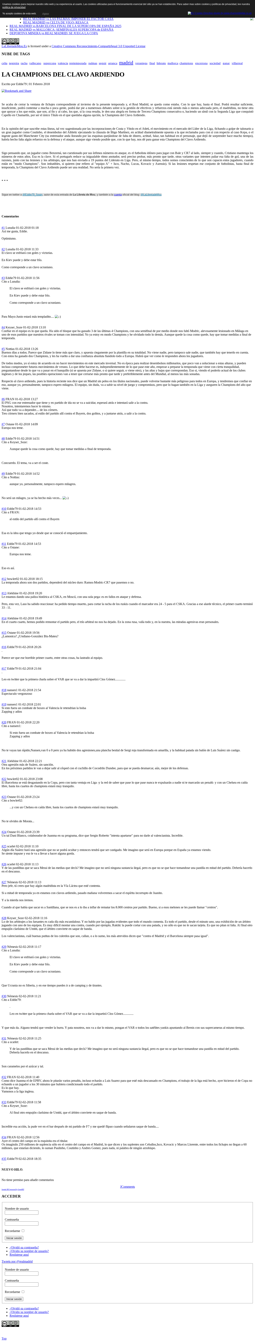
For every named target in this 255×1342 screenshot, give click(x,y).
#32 (4, 1077)
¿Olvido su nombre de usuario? (29, 1251)
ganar (226, 63)
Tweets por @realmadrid (17, 1261)
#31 (4, 1038)
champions (186, 63)
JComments (127, 1186)
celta (4, 63)
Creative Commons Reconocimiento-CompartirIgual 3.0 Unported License (98, 46)
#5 (3, 349)
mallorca (173, 63)
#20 (4, 722)
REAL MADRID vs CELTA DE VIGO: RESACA (55, 22)
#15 (4, 632)
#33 (4, 1102)
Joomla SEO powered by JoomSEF (13, 1189)
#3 (3, 278)
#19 (4, 704)
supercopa (49, 63)
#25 (4, 846)
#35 (4, 1158)
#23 (4, 797)
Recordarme (12, 1231)
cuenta (118, 194)
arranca (112, 63)
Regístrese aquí (19, 1254)
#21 (4, 761)
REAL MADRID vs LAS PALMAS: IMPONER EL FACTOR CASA (68, 19)
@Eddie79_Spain (32, 194)
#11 (4, 543)
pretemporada (77, 63)
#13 (4, 593)
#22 (4, 779)
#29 (4, 946)
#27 (4, 882)
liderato (161, 63)
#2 (3, 249)
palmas (92, 63)
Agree (45, 13)
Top (4, 1338)
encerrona (201, 63)
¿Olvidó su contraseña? (24, 1247)
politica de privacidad (14, 7)
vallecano (35, 63)
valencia (63, 63)
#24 (4, 832)
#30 (4, 996)
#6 (3, 399)
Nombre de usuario (17, 1208)
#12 (4, 579)
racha (24, 63)
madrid (126, 62)
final (152, 63)
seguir (102, 63)
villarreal (237, 63)
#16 (4, 647)
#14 (4, 618)
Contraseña (12, 1219)
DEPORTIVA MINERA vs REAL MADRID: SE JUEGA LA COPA (54, 33)
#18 (4, 690)
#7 (3, 424)
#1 (3, 227)
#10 (4, 508)
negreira (14, 63)
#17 (4, 668)
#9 (3, 473)
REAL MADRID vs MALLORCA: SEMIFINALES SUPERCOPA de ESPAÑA (62, 29)
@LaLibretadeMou (151, 194)
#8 (3, 438)
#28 (4, 918)
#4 (3, 327)
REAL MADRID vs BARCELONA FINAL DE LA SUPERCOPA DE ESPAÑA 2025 (65, 26)
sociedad (215, 63)
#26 (4, 864)
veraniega (141, 63)
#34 (4, 1137)
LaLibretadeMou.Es (14, 46)
